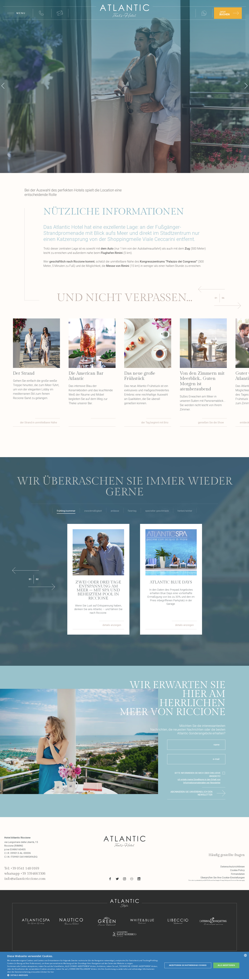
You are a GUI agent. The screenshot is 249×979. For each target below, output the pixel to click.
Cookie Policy (237, 870)
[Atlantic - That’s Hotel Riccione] (124, 11)
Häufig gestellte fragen (227, 855)
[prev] (3, 86)
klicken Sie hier (47, 972)
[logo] (124, 841)
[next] (246, 86)
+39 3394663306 (33, 874)
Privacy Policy (224, 880)
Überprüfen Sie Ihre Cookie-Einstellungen (223, 877)
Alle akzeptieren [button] (226, 965)
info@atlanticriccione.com (25, 879)
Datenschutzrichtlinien (232, 866)
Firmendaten (238, 873)
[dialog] (124, 965)
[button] (83, 975)
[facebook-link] (110, 879)
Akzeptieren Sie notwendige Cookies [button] (188, 965)
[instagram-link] (124, 879)
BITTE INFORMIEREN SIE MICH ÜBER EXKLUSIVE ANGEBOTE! (197, 778)
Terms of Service (236, 880)
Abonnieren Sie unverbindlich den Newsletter (191, 793)
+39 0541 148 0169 (25, 868)
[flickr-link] (131, 879)
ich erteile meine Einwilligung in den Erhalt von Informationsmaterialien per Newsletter (199, 781)
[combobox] (245, 955)
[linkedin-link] (138, 879)
